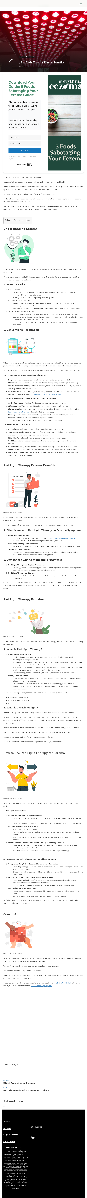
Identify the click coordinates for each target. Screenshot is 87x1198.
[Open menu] (80, 3)
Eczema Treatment (27, 57)
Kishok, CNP (23, 67)
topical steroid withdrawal (18, 412)
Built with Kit (24, 164)
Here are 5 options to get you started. (48, 394)
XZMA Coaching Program (41, 986)
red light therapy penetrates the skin (63, 538)
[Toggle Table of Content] (27, 220)
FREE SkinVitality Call (62, 983)
